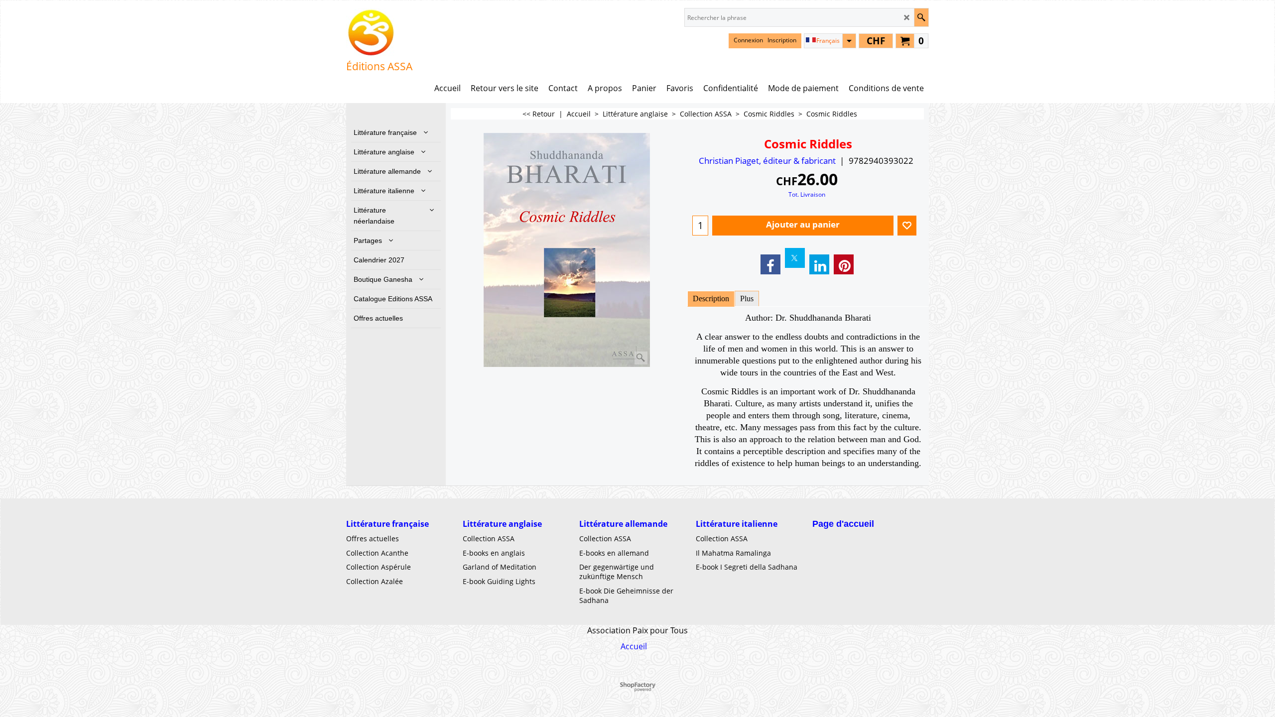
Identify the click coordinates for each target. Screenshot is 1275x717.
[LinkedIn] (819, 264)
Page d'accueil (843, 524)
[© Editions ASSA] (379, 33)
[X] (795, 258)
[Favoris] (906, 225)
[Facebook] (770, 264)
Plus (747, 298)
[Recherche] (921, 17)
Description (711, 298)
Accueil (634, 646)
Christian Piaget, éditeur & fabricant (767, 160)
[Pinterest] (844, 264)
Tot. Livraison (806, 194)
